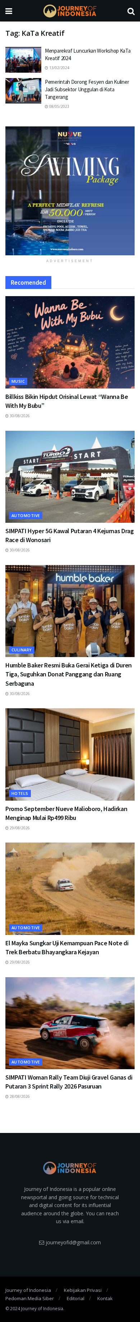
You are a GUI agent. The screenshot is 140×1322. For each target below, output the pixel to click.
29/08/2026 (19, 827)
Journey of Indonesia (28, 1290)
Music (18, 381)
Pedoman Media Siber (29, 1298)
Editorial (75, 1298)
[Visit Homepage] (70, 11)
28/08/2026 (19, 1096)
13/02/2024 (58, 67)
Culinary (21, 649)
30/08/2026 (19, 415)
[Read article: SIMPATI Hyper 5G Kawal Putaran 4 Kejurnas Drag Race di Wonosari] (70, 477)
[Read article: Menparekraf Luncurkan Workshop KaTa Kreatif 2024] (23, 60)
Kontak (105, 1298)
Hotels (19, 793)
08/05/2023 (58, 106)
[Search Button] (131, 10)
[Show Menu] (8, 10)
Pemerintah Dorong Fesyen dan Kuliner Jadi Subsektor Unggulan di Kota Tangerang (87, 89)
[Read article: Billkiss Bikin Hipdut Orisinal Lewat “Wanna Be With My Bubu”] (70, 342)
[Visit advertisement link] (70, 190)
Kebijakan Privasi (83, 1290)
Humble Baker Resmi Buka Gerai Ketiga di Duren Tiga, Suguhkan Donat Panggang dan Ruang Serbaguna (68, 674)
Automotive (25, 515)
